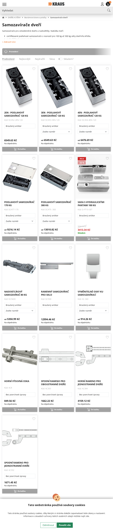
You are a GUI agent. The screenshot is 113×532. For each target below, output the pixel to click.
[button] (4, 17)
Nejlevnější (24, 59)
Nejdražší (40, 59)
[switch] (60, 59)
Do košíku (22, 149)
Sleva (52, 59)
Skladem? (68, 59)
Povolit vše (65, 525)
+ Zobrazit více (9, 42)
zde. (88, 516)
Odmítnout (48, 525)
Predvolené (8, 59)
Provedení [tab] (13, 51)
